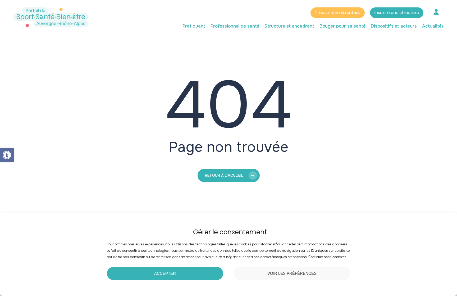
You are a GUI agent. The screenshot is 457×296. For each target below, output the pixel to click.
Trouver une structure (337, 13)
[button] (7, 155)
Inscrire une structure (396, 13)
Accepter (165, 273)
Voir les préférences (292, 273)
